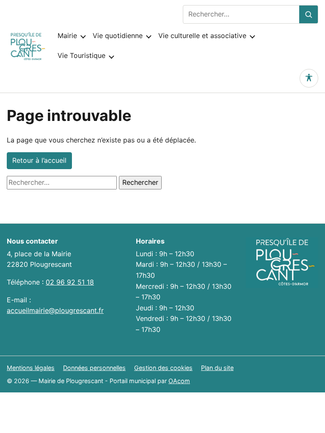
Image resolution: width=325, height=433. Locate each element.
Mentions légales (31, 367)
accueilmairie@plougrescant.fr (55, 310)
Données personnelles (94, 367)
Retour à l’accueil (39, 160)
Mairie (67, 35)
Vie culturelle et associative (202, 35)
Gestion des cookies (163, 367)
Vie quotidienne (118, 35)
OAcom (179, 380)
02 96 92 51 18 (70, 282)
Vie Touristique (81, 55)
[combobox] (241, 14)
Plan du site (217, 367)
